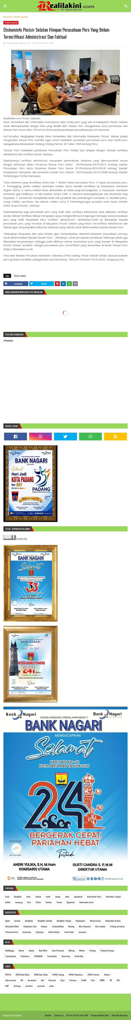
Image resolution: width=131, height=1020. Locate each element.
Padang (92, 950)
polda (51, 985)
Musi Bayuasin (85, 926)
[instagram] (40, 436)
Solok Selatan (54, 932)
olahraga (17, 985)
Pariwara (73, 980)
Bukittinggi (9, 950)
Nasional (52, 980)
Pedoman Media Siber (100, 1015)
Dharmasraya (95, 920)
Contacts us (59, 1015)
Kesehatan (32, 980)
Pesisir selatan (21, 16)
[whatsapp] (90, 436)
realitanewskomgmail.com (18, 43)
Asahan (17, 920)
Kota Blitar (43, 950)
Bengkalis (29, 920)
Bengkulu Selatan (45, 920)
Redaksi (48, 1015)
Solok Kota (79, 956)
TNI (110, 980)
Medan (82, 950)
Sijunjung (39, 932)
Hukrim (107, 974)
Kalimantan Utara (94, 896)
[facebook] (15, 436)
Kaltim (7, 902)
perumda (41, 985)
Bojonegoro (80, 920)
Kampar (44, 926)
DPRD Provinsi (93, 974)
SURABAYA (38, 956)
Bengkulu (18, 896)
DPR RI (8, 974)
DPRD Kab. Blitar (41, 974)
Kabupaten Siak (30, 926)
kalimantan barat (86, 902)
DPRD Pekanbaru (76, 974)
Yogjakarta (71, 902)
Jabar (28, 896)
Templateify (16, 1015)
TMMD (102, 980)
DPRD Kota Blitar (23, 974)
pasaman (82, 932)
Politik (83, 980)
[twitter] (65, 436)
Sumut (59, 902)
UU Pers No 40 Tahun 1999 (77, 1015)
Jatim (67, 896)
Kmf (42, 980)
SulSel (38, 902)
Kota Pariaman (58, 950)
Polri (93, 980)
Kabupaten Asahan (113, 920)
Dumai (21, 950)
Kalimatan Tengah (113, 896)
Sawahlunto (52, 956)
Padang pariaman (117, 926)
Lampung (19, 902)
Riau (29, 902)
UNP (7, 985)
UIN (118, 980)
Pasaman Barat (11, 932)
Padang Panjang (107, 950)
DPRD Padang (58, 974)
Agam (7, 920)
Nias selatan (100, 926)
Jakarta (38, 896)
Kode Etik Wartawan (120, 1015)
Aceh (7, 896)
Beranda (7, 16)
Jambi (48, 896)
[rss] (115, 436)
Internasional (10, 980)
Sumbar (49, 902)
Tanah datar (69, 932)
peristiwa (29, 985)
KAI (22, 980)
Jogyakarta (78, 896)
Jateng (57, 896)
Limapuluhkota (58, 926)
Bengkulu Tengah (64, 920)
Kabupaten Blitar (12, 926)
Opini (62, 980)
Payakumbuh (10, 956)
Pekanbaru (24, 956)
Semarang (27, 932)
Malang (71, 926)
